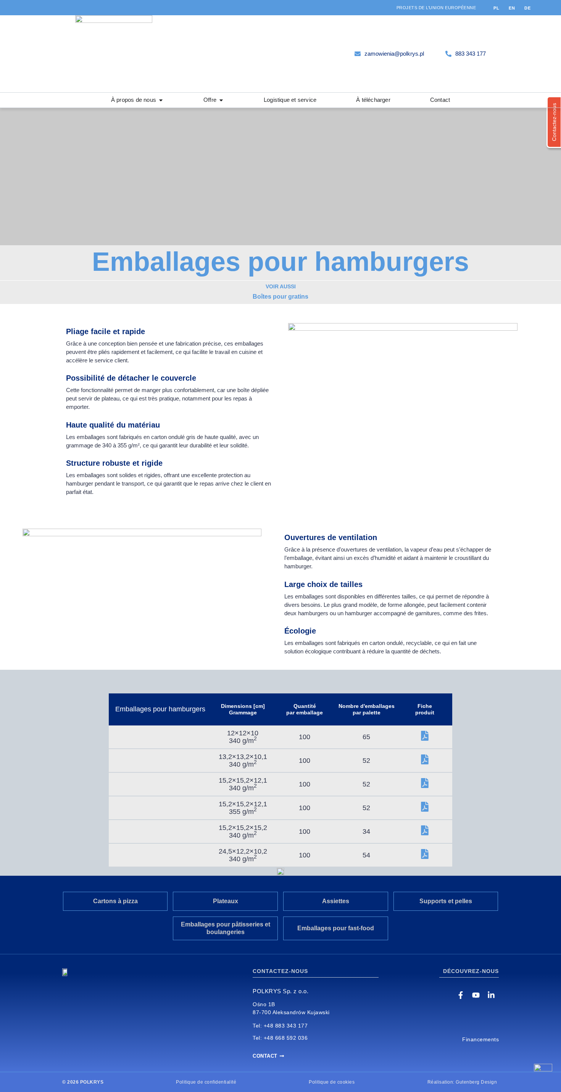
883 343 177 (470, 53)
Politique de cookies (332, 1082)
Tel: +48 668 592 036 (280, 1038)
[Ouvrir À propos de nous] (161, 100)
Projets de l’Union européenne (436, 7)
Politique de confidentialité (206, 1082)
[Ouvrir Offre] (221, 100)
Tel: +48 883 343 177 (280, 1026)
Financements (480, 1039)
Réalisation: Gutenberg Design (462, 1082)
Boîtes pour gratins (280, 296)
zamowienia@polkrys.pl (394, 53)
